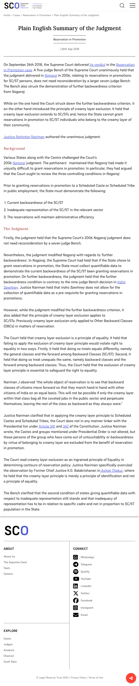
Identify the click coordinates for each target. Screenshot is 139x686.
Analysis (9, 650)
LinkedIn (86, 586)
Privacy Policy (78, 677)
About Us (9, 556)
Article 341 (47, 426)
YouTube (86, 578)
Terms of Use (96, 677)
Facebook (86, 600)
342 (66, 426)
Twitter (85, 593)
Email (84, 615)
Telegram (86, 564)
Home (7, 15)
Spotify (85, 571)
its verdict (97, 64)
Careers (8, 573)
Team (7, 568)
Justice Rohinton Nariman (24, 136)
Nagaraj (51, 75)
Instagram (87, 607)
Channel (9, 655)
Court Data (10, 661)
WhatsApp (87, 557)
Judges (8, 644)
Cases (16, 15)
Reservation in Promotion (37, 15)
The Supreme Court (15, 562)
